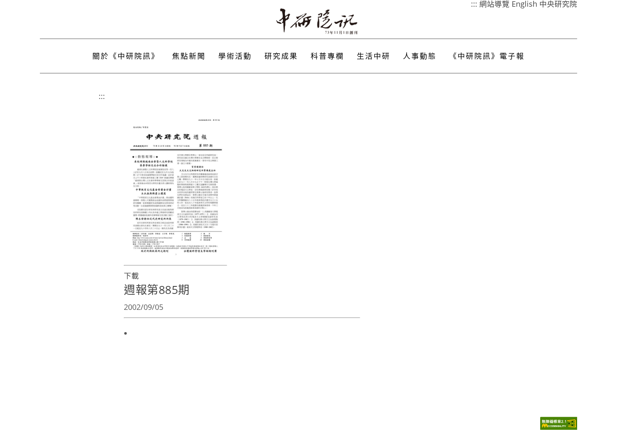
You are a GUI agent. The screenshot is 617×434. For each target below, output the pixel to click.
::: (102, 96)
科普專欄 (327, 56)
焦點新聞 (189, 56)
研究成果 (281, 56)
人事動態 (420, 56)
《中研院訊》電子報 (487, 56)
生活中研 (373, 56)
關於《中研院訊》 (125, 56)
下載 (131, 275)
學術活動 (235, 56)
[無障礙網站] (558, 427)
